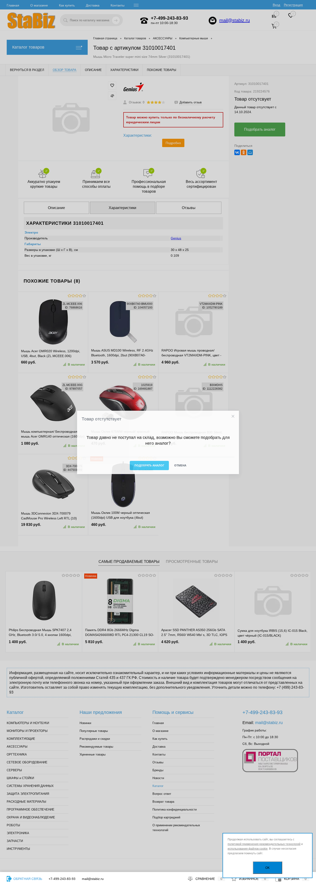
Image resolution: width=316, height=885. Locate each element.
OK (267, 868)
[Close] (232, 416)
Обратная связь (27, 879)
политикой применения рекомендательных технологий (264, 844)
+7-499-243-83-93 (62, 879)
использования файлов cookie (248, 848)
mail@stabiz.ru (93, 879)
